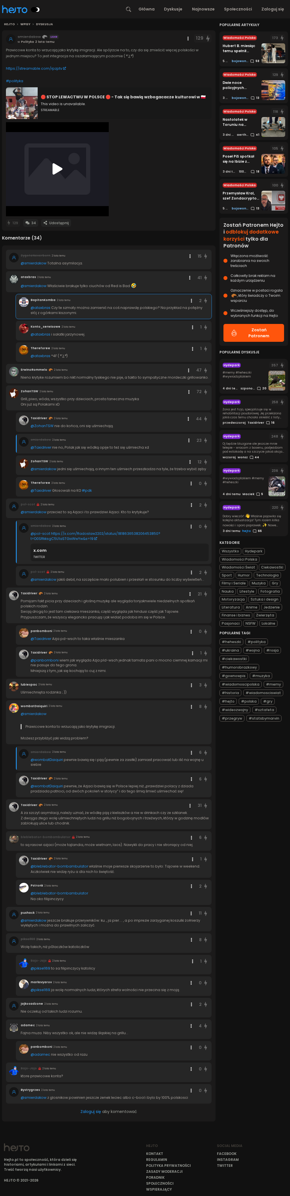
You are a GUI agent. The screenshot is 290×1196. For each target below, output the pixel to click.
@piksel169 (40, 968)
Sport (227, 575)
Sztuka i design (264, 599)
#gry (267, 701)
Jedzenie (272, 607)
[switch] (35, 9)
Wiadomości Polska (239, 559)
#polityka (14, 81)
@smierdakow (33, 263)
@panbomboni (45, 660)
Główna (146, 9)
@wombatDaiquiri (47, 759)
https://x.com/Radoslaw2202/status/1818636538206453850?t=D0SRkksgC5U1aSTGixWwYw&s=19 (95, 536)
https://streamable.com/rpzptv (34, 68)
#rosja (272, 650)
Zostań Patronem (258, 333)
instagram (228, 1159)
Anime (251, 607)
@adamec (40, 1054)
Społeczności (238, 9)
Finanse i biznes (236, 615)
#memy (273, 684)
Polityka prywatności (168, 1165)
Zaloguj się (272, 9)
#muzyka (261, 675)
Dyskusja (44, 24)
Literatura (231, 607)
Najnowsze (203, 9)
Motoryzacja (233, 599)
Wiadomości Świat (238, 567)
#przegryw (232, 718)
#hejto (228, 701)
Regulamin (156, 1159)
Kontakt (154, 1153)
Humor (244, 575)
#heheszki (231, 641)
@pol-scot (40, 533)
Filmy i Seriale (234, 583)
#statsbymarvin (264, 718)
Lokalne (268, 623)
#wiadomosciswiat (263, 692)
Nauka (228, 591)
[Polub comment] (205, 256)
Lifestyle (247, 591)
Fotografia (270, 591)
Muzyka (259, 583)
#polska (249, 701)
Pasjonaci (231, 623)
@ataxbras (40, 307)
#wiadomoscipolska (240, 684)
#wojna (253, 650)
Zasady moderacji (164, 1171)
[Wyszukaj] (128, 9)
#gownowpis (234, 675)
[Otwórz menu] (188, 39)
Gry (275, 583)
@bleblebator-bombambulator (59, 866)
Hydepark (254, 551)
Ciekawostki (272, 567)
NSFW (250, 623)
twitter (225, 1165)
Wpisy (25, 24)
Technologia (267, 575)
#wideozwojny (235, 709)
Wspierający (159, 1189)
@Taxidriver (41, 447)
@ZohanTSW (42, 425)
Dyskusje (173, 9)
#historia (230, 692)
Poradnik (155, 1177)
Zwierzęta (265, 615)
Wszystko (230, 551)
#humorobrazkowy (239, 667)
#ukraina (230, 650)
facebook (226, 1153)
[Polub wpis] (208, 38)
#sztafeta (264, 709)
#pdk (87, 490)
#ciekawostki (234, 658)
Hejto (9, 24)
